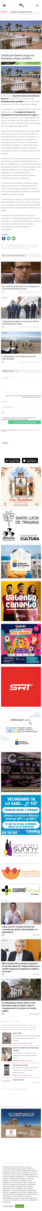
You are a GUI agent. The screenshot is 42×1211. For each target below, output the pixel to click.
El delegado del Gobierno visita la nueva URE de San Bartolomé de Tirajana (20, 322)
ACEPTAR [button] (19, 1206)
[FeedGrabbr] (21, 1082)
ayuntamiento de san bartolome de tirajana (21, 245)
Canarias (36, 935)
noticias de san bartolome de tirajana (15, 248)
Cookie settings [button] (8, 1206)
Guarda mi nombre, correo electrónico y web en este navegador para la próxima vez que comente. (18, 418)
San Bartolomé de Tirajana (14, 18)
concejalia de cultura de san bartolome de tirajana (19, 247)
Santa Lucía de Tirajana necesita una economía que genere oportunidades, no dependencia (20, 929)
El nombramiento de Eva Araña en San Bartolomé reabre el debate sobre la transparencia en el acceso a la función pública (19, 1006)
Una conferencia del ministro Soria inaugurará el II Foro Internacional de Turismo (20, 287)
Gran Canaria (34, 1014)
